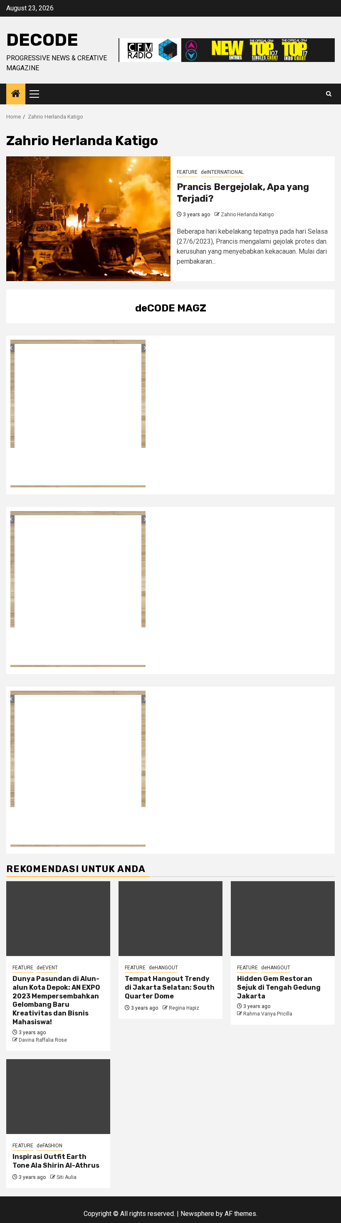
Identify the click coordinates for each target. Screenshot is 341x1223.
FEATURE (187, 172)
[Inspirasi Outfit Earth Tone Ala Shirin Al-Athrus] (58, 1096)
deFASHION (49, 1146)
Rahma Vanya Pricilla (267, 1014)
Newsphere (197, 1214)
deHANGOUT (163, 968)
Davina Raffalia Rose (43, 1040)
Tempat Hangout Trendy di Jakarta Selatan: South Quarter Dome (170, 987)
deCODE (42, 40)
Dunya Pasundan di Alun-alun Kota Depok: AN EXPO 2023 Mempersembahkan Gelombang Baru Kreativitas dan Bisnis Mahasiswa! (56, 1000)
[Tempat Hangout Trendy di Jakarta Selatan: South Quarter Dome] (170, 918)
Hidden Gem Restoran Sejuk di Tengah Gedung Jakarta (279, 987)
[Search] (329, 94)
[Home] (15, 94)
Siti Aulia (67, 1177)
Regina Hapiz (184, 1008)
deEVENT (47, 968)
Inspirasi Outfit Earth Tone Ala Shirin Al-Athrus (55, 1161)
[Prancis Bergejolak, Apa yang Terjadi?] (88, 218)
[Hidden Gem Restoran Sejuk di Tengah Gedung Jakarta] (283, 918)
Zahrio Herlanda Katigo (247, 214)
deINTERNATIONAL (222, 172)
